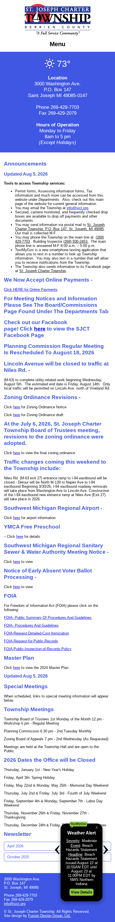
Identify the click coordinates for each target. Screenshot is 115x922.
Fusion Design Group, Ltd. (49, 916)
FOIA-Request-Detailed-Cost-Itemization (36, 633)
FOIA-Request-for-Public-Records (31, 641)
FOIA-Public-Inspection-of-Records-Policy (37, 649)
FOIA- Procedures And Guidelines (31, 625)
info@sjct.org (77, 208)
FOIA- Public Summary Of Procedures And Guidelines (48, 618)
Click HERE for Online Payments (31, 289)
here (39, 329)
